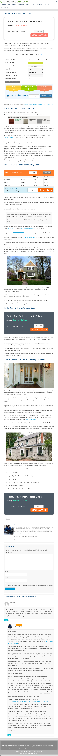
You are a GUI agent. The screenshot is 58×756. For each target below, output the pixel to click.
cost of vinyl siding (18, 232)
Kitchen (14, 4)
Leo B (14, 625)
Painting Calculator (9, 137)
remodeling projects (31, 419)
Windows (39, 4)
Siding (27, 4)
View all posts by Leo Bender (21, 539)
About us (22, 753)
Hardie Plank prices (29, 237)
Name (7, 571)
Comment (8, 552)
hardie (8, 519)
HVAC (8, 4)
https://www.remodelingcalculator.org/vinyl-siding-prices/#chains (28, 701)
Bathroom (21, 4)
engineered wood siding (28, 228)
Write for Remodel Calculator (31, 753)
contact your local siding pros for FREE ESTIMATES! (38, 104)
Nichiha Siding (11, 228)
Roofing (33, 4)
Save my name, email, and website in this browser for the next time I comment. (29, 585)
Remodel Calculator (28, 751)
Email (7, 578)
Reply (6, 620)
